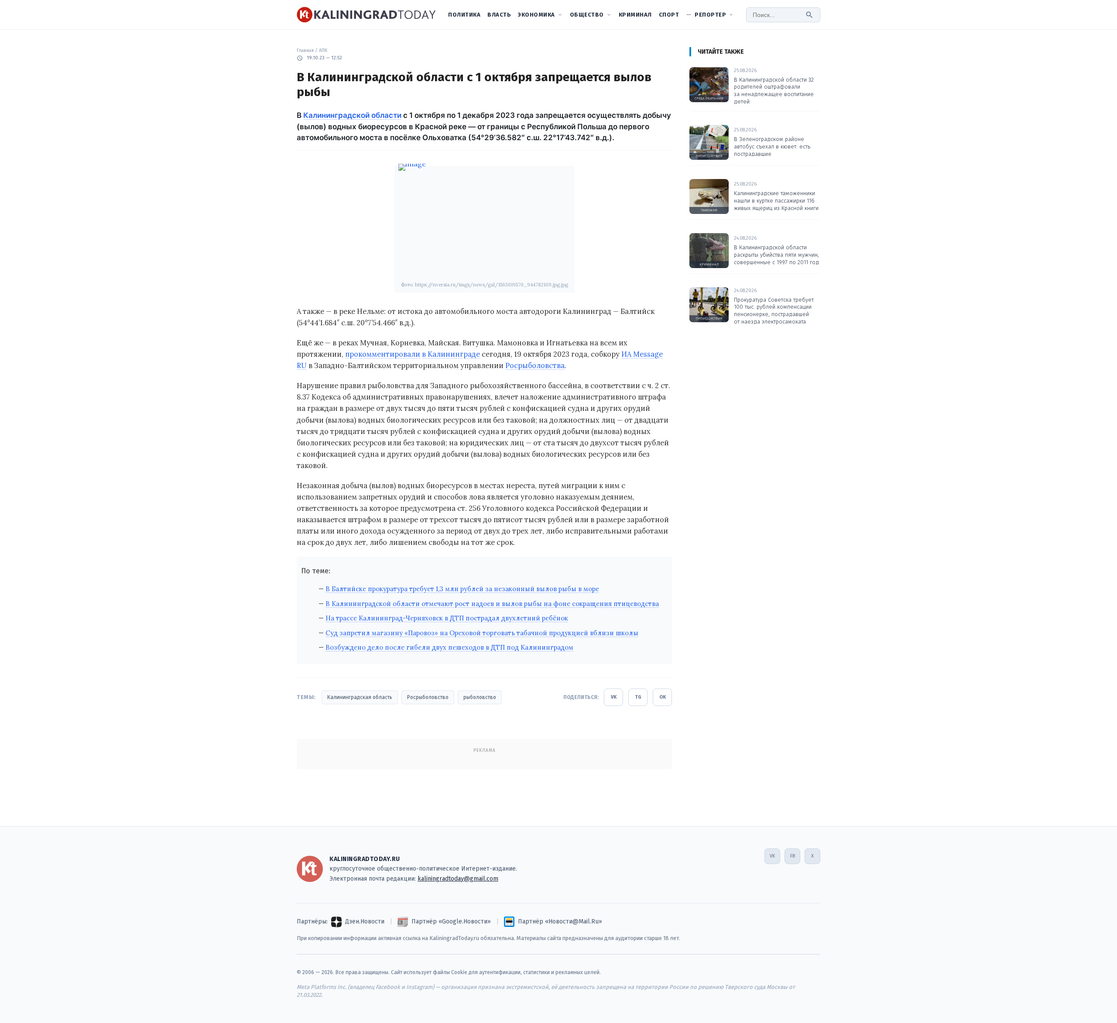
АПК (323, 50)
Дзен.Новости (364, 921)
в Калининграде (451, 354)
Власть (499, 14)
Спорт (669, 14)
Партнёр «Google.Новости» (451, 921)
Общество (587, 14)
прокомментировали (382, 354)
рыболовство (479, 697)
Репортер (710, 14)
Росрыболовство (428, 697)
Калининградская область (359, 697)
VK (614, 697)
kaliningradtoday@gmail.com (458, 878)
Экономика (536, 14)
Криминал (635, 14)
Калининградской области (352, 115)
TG (638, 697)
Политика (464, 14)
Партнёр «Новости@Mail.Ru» (560, 921)
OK (662, 697)
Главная (305, 50)
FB (792, 856)
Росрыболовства (535, 365)
